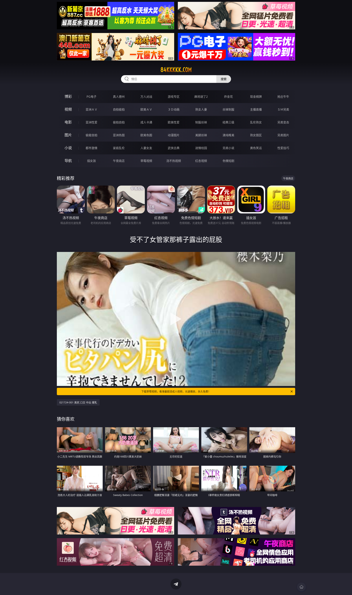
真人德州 (119, 97)
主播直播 (256, 109)
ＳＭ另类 (283, 109)
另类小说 (228, 148)
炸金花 (228, 97)
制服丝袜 (201, 122)
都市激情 (91, 148)
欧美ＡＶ (146, 109)
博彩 (68, 96)
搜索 (224, 79)
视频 (68, 109)
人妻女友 (146, 148)
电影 (68, 122)
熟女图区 (256, 135)
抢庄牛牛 (283, 97)
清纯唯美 (228, 135)
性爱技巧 (283, 148)
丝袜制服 (228, 109)
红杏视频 (201, 161)
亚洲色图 (119, 135)
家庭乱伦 (119, 148)
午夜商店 (119, 161)
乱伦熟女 (256, 122)
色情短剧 (228, 161)
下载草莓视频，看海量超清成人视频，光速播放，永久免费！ (176, 391)
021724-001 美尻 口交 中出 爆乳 (78, 402)
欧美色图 (146, 135)
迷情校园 (201, 148)
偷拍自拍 (119, 122)
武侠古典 (173, 148)
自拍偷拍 (119, 109)
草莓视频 (146, 161)
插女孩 (91, 161)
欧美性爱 (173, 122)
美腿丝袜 (201, 135)
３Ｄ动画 (173, 109)
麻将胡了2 (201, 97)
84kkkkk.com (176, 69)
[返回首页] (301, 587)
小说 (68, 147)
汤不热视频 (173, 161)
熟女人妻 (201, 109)
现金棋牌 (256, 97)
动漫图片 (173, 135)
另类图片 (283, 135)
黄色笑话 (256, 148)
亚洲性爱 (91, 122)
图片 (68, 135)
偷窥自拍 (91, 135)
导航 (68, 160)
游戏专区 (173, 97)
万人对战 (146, 97)
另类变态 (283, 122)
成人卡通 (146, 122)
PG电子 (91, 97)
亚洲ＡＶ (91, 109)
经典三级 (228, 122)
